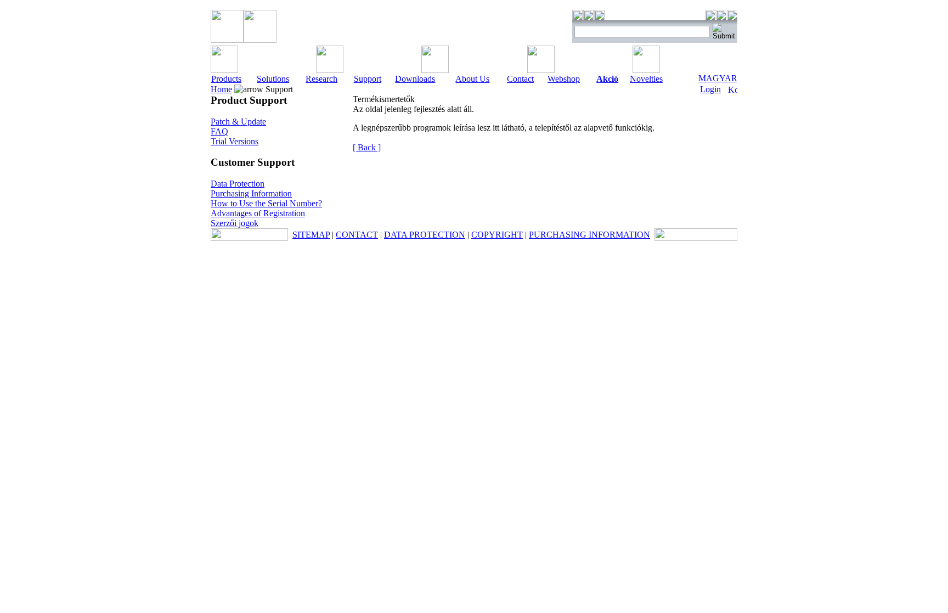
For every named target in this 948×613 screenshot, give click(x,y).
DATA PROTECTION (424, 234)
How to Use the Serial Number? (266, 203)
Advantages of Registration (258, 213)
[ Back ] (367, 147)
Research (321, 78)
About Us (472, 78)
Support (367, 78)
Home (221, 89)
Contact (520, 78)
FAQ (219, 131)
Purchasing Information (251, 193)
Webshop (564, 78)
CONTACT (357, 234)
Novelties (646, 78)
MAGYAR (717, 78)
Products (226, 78)
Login (710, 89)
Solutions (273, 78)
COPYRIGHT (497, 234)
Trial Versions (234, 141)
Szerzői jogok (234, 223)
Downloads (415, 78)
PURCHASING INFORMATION (589, 234)
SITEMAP (311, 234)
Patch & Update (238, 121)
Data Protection (237, 183)
